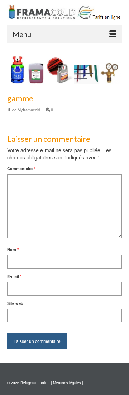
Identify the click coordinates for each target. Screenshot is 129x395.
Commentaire (21, 168)
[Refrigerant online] (64, 12)
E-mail (14, 276)
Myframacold (29, 109)
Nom (13, 249)
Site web (15, 303)
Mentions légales (67, 382)
